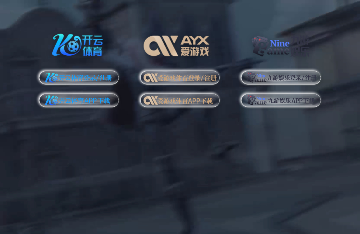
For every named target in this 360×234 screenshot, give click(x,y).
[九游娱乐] (281, 44)
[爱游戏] (180, 44)
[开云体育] (79, 44)
